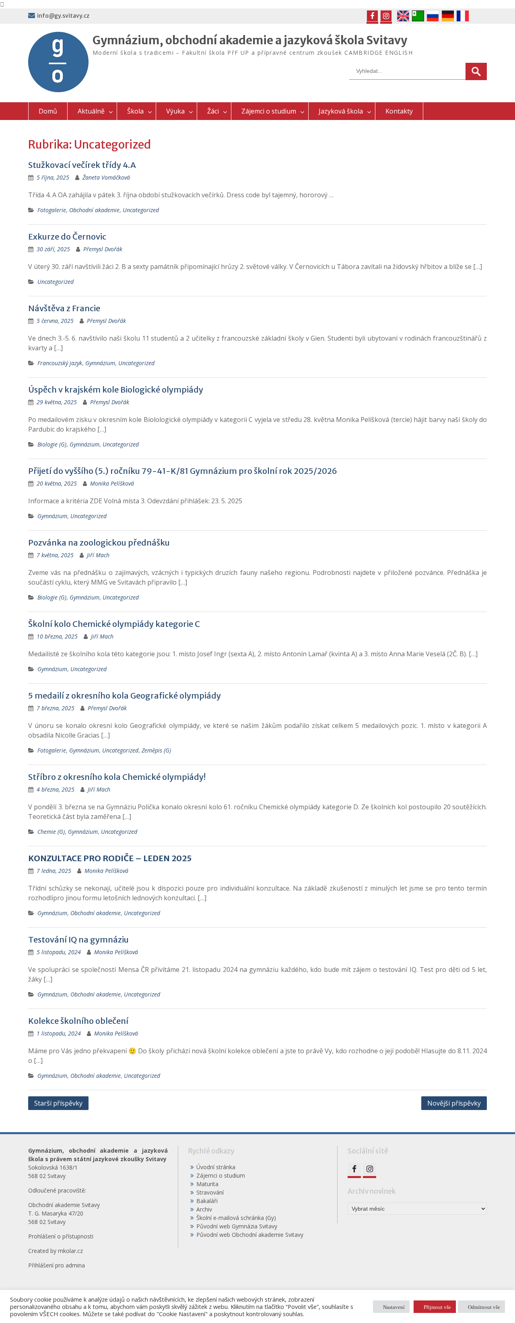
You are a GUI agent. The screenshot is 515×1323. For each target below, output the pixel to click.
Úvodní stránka (215, 1167)
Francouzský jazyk (59, 363)
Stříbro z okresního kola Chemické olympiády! (117, 777)
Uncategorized (141, 210)
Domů (48, 111)
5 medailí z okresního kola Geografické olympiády (124, 695)
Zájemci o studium (268, 111)
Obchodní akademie (94, 210)
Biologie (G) (51, 444)
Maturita (207, 1184)
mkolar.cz (70, 1251)
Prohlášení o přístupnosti (60, 1236)
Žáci (213, 111)
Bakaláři (207, 1201)
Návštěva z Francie (64, 308)
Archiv (204, 1209)
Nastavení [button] (394, 1306)
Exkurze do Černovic (67, 237)
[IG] (386, 16)
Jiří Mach (98, 555)
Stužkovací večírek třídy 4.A (82, 165)
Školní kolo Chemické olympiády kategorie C (114, 624)
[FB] (372, 16)
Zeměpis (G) (156, 750)
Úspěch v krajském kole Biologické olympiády (115, 389)
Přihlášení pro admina (56, 1265)
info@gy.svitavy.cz (63, 15)
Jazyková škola (341, 111)
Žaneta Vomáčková (106, 177)
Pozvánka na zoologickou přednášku (99, 542)
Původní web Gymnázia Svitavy (236, 1226)
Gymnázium (100, 363)
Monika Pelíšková (112, 483)
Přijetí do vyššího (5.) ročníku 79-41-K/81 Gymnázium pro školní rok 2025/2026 (182, 471)
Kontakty (399, 111)
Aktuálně (91, 111)
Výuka (175, 111)
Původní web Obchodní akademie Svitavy (249, 1234)
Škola (135, 111)
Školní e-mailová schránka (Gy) (236, 1218)
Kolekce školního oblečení (78, 1021)
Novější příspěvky (454, 1103)
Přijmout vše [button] (437, 1306)
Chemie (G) (51, 831)
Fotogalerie (51, 210)
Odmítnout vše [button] (484, 1306)
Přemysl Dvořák (102, 249)
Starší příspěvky (58, 1103)
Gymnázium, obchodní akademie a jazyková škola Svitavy (250, 40)
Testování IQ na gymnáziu (78, 939)
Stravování (210, 1192)
